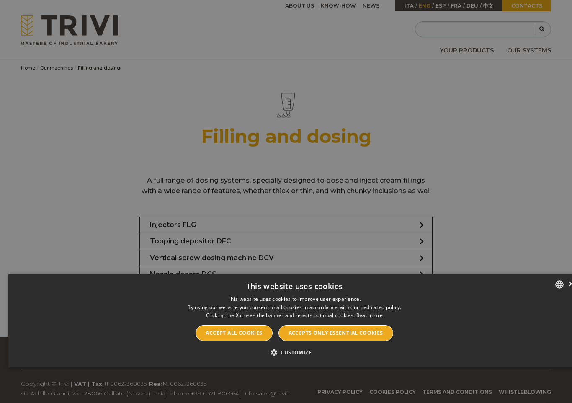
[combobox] (559, 284)
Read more (369, 315)
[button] (294, 352)
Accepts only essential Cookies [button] (336, 332)
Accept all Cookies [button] (234, 332)
